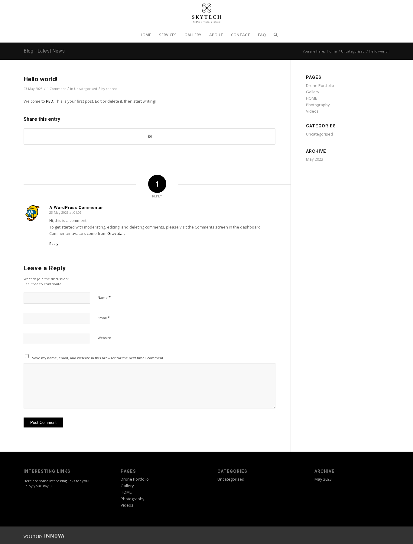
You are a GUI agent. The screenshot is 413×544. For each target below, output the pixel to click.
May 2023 (314, 159)
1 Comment (56, 89)
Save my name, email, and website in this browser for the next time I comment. (98, 358)
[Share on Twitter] (149, 136)
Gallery (312, 91)
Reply (53, 243)
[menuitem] (145, 34)
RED (49, 101)
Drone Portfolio (320, 85)
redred (111, 89)
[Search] (274, 34)
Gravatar (115, 233)
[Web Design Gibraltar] (53, 536)
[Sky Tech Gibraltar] (206, 13)
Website (104, 337)
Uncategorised (85, 89)
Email (104, 317)
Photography (318, 104)
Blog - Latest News (44, 51)
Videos (312, 111)
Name (104, 297)
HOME (311, 98)
